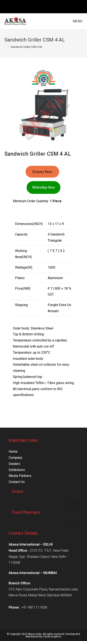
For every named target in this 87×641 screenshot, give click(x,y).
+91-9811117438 (34, 607)
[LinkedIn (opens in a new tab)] (48, 6)
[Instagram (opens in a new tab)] (44, 6)
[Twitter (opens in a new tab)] (34, 6)
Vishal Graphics (52, 636)
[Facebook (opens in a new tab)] (39, 6)
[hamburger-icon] (73, 503)
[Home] (5, 46)
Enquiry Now (42, 172)
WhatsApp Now (43, 187)
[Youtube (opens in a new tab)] (53, 6)
